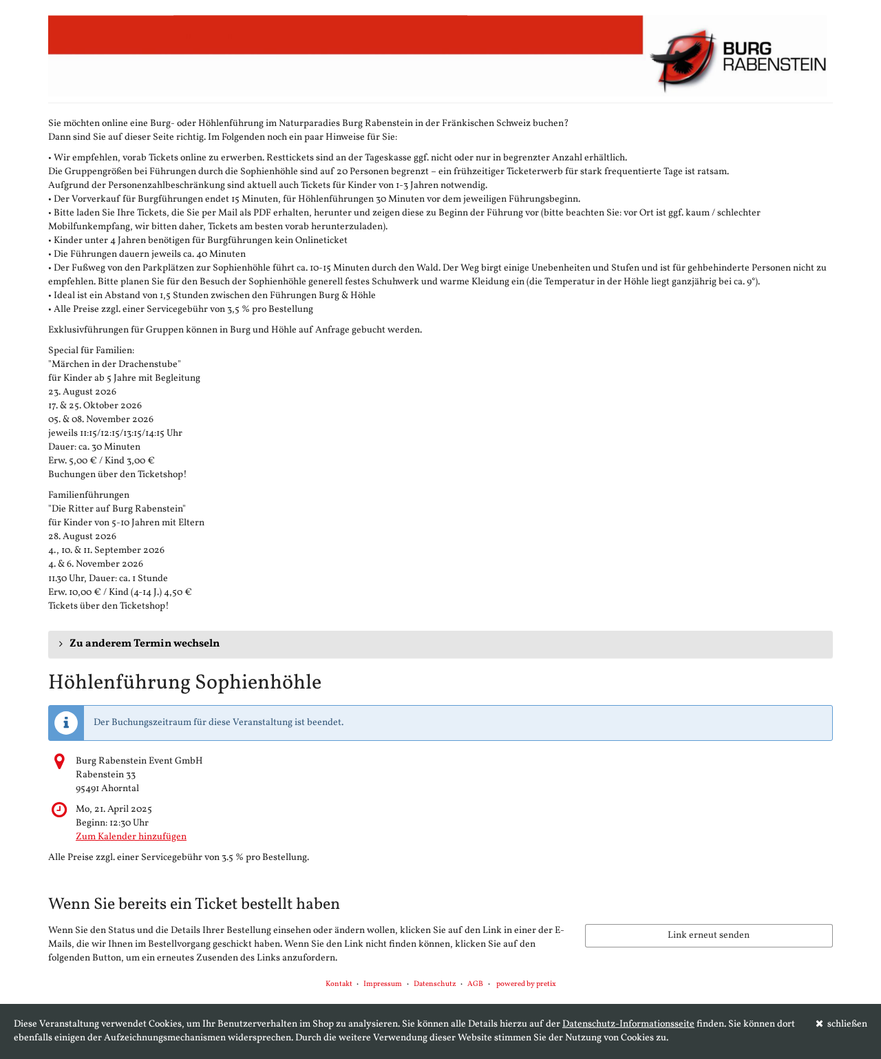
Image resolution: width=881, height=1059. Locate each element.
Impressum (382, 984)
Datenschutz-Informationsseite (628, 1024)
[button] (440, 644)
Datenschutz (435, 984)
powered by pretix (526, 984)
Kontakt (339, 984)
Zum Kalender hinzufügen (131, 836)
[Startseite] (440, 55)
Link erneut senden (709, 935)
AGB (475, 984)
